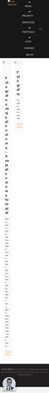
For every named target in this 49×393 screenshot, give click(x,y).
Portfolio (28, 32)
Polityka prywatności (24, 375)
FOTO (28, 42)
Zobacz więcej (8, 353)
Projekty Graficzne (28, 19)
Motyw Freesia (34, 369)
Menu (28, 6)
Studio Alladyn (7, 369)
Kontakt (29, 48)
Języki (29, 55)
